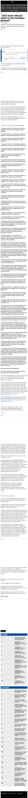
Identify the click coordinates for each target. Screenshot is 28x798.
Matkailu (8, 8)
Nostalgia (24, 8)
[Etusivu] (14, 2)
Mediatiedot (4, 793)
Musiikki (9, 5)
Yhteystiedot (19, 793)
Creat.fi (6, 378)
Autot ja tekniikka (21, 5)
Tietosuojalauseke (12, 793)
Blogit (16, 10)
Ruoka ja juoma (16, 8)
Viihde (13, 5)
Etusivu (4, 5)
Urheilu (3, 8)
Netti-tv (11, 10)
